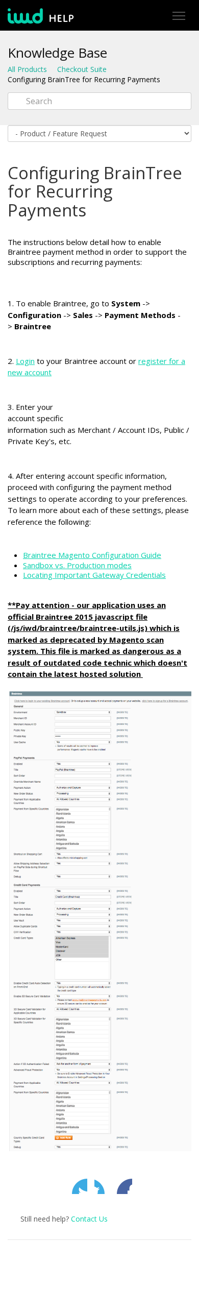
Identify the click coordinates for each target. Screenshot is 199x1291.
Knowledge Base (57, 52)
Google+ (124, 1186)
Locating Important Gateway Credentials (94, 575)
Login (25, 361)
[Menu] (178, 16)
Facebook (102, 1186)
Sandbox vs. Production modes (77, 565)
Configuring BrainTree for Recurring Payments (84, 79)
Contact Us (89, 1219)
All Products (27, 69)
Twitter (79, 1186)
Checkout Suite (82, 69)
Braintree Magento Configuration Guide (92, 555)
